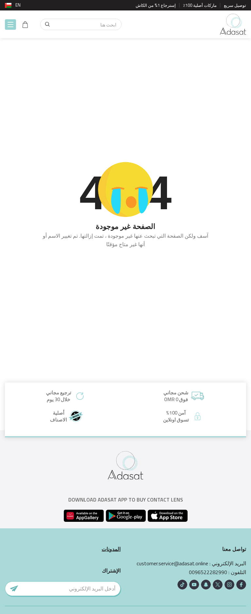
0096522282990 (208, 572)
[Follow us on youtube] (194, 584)
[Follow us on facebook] (241, 584)
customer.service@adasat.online (172, 563)
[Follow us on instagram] (229, 584)
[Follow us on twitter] (218, 584)
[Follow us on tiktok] (182, 584)
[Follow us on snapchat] (206, 584)
